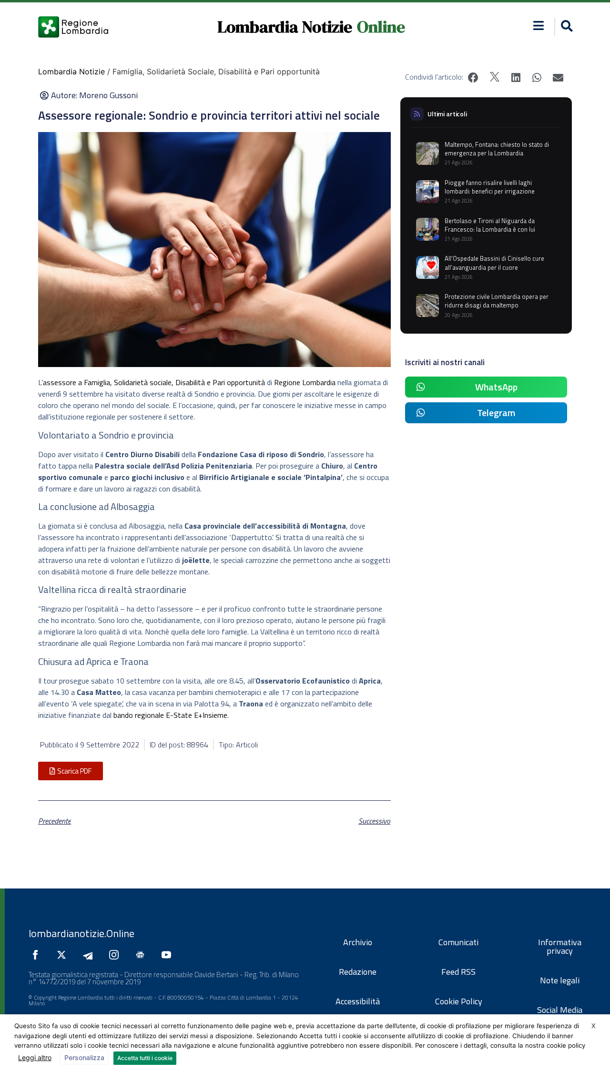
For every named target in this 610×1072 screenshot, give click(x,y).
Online (381, 26)
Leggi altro (34, 1057)
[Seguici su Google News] (142, 955)
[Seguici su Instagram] (116, 955)
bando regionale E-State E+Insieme (170, 715)
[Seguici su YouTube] (169, 955)
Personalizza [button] (84, 1057)
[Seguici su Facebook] (37, 955)
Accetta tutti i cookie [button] (145, 1058)
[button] (539, 25)
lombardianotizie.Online (81, 933)
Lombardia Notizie (284, 26)
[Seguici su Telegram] (90, 955)
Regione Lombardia (305, 382)
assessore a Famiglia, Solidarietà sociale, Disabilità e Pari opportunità (154, 382)
